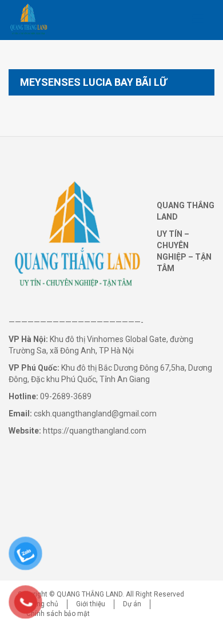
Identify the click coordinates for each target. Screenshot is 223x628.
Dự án (132, 604)
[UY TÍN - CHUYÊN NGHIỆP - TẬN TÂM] (29, 20)
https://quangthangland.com (94, 430)
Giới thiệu (90, 604)
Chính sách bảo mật (58, 614)
